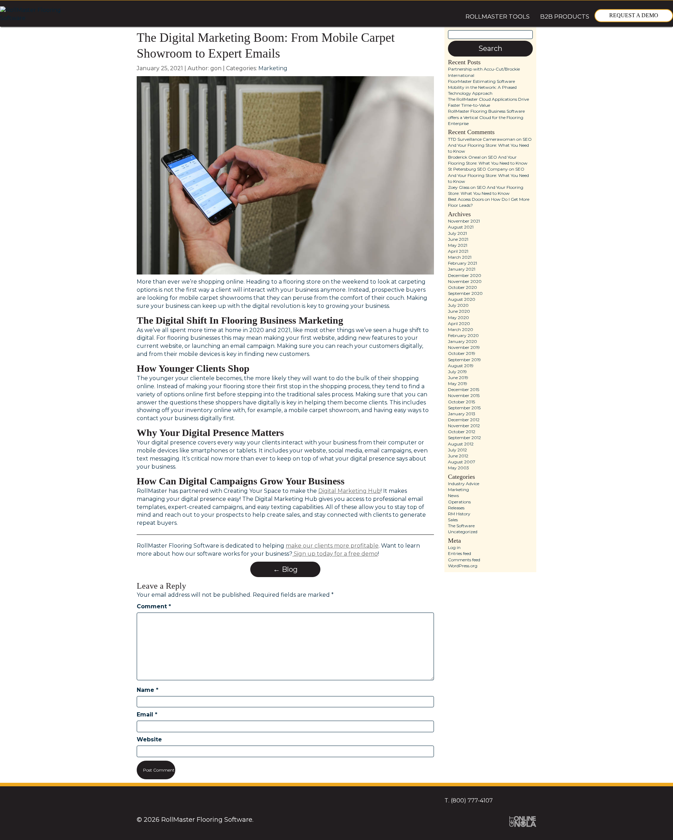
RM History (459, 513)
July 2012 (457, 449)
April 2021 (458, 251)
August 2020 (461, 299)
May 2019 (457, 383)
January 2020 (462, 341)
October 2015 (461, 401)
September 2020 (465, 293)
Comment (154, 606)
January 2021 (461, 269)
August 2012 (461, 444)
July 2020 (458, 305)
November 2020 (465, 281)
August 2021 (461, 227)
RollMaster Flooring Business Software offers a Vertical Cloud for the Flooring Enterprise (486, 117)
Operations (459, 501)
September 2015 (464, 407)
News (453, 495)
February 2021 (462, 263)
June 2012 (458, 455)
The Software (461, 525)
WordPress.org (462, 565)
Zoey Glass (458, 187)
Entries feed (459, 553)
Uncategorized (462, 531)
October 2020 (462, 287)
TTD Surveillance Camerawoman (481, 139)
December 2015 (463, 389)
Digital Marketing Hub (349, 491)
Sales (453, 519)
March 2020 (460, 329)
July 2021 (457, 233)
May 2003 (458, 467)
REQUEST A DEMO (633, 15)
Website (149, 739)
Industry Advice (463, 483)
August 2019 (461, 365)
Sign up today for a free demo (335, 553)
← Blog (285, 569)
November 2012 (464, 425)
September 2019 (464, 359)
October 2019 (461, 353)
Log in (454, 547)
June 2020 (459, 311)
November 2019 (464, 347)
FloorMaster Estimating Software (481, 81)
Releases (456, 507)
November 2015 (464, 395)
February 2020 (463, 335)
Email (147, 714)
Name (147, 690)
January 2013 (461, 413)
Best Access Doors (466, 199)
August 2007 (461, 461)
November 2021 (464, 221)
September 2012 (464, 437)
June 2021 (458, 239)
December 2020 (464, 275)
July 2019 (457, 371)
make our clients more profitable (332, 545)
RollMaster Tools (497, 16)
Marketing (272, 68)
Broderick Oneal (464, 157)
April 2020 (459, 323)
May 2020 (458, 317)
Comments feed (464, 559)
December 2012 (464, 419)
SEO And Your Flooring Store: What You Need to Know (490, 145)
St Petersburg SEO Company (478, 169)
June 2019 (458, 377)
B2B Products (564, 16)
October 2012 (461, 431)
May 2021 (457, 245)
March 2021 (459, 257)
